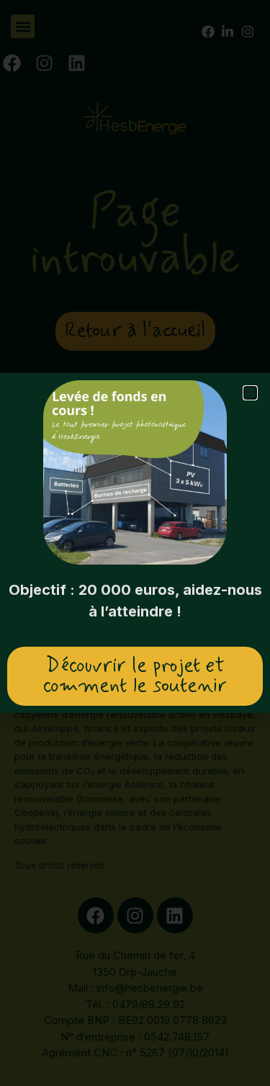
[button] (250, 392)
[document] (135, 543)
